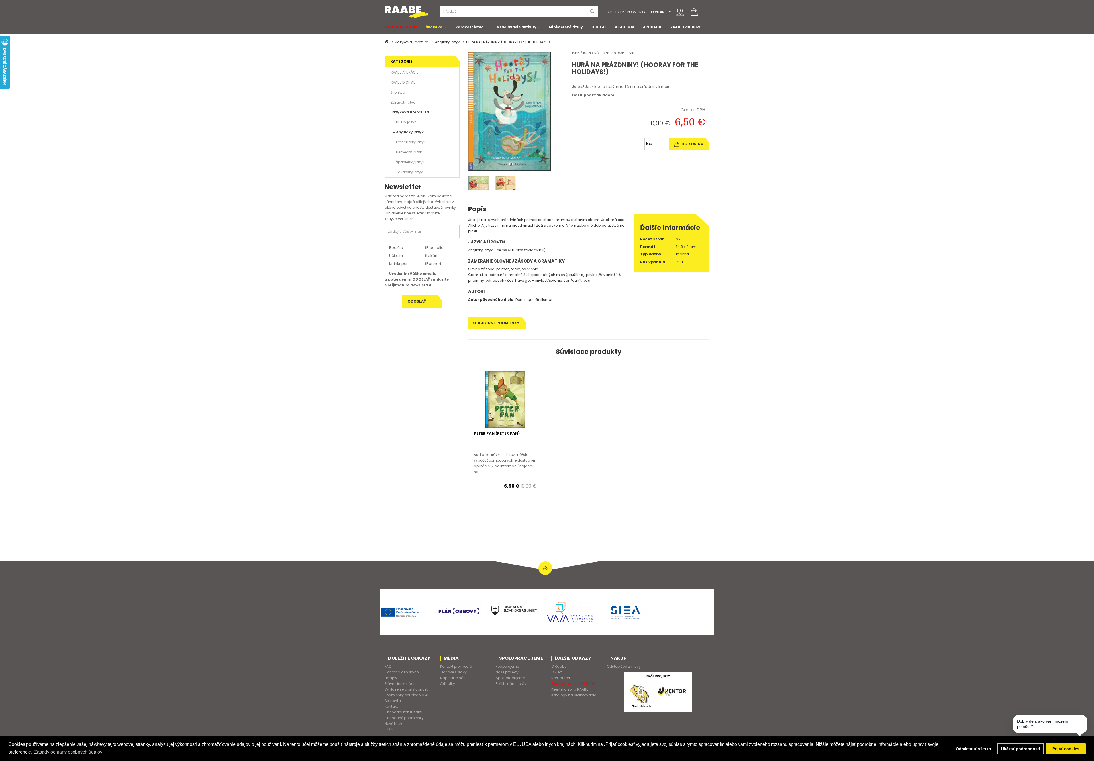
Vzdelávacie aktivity (516, 27)
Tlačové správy (453, 672)
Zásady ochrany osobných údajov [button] (68, 752)
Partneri (433, 263)
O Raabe (558, 666)
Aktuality (447, 683)
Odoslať (417, 301)
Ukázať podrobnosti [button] (1020, 748)
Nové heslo (394, 723)
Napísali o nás (453, 677)
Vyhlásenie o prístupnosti (406, 689)
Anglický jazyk (447, 42)
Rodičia (395, 247)
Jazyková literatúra (411, 42)
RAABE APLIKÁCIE (404, 72)
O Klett (556, 672)
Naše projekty (507, 672)
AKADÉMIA (624, 27)
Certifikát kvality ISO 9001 (572, 683)
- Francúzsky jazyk (408, 142)
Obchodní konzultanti (403, 712)
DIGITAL (598, 27)
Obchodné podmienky (627, 11)
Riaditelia (435, 247)
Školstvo (434, 27)
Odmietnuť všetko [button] (973, 748)
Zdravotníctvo (470, 27)
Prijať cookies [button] (1065, 748)
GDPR (389, 729)
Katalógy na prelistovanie (573, 695)
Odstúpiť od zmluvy (624, 666)
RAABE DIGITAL (403, 82)
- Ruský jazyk (403, 122)
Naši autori (560, 677)
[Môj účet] (680, 12)
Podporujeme (507, 666)
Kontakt (658, 11)
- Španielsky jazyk (407, 162)
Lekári (431, 255)
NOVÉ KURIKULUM (401, 27)
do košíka (692, 144)
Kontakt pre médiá (456, 666)
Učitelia (395, 255)
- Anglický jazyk (407, 132)
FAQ (388, 666)
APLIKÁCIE (652, 27)
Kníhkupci (397, 263)
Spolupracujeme (510, 677)
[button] (670, 11)
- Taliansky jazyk (407, 172)
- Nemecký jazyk (406, 152)
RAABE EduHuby (685, 27)
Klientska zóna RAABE (569, 689)
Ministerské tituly (566, 27)
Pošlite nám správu (512, 683)
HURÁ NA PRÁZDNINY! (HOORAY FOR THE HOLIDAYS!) (508, 42)
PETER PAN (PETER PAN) (497, 433)
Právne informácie (400, 683)
